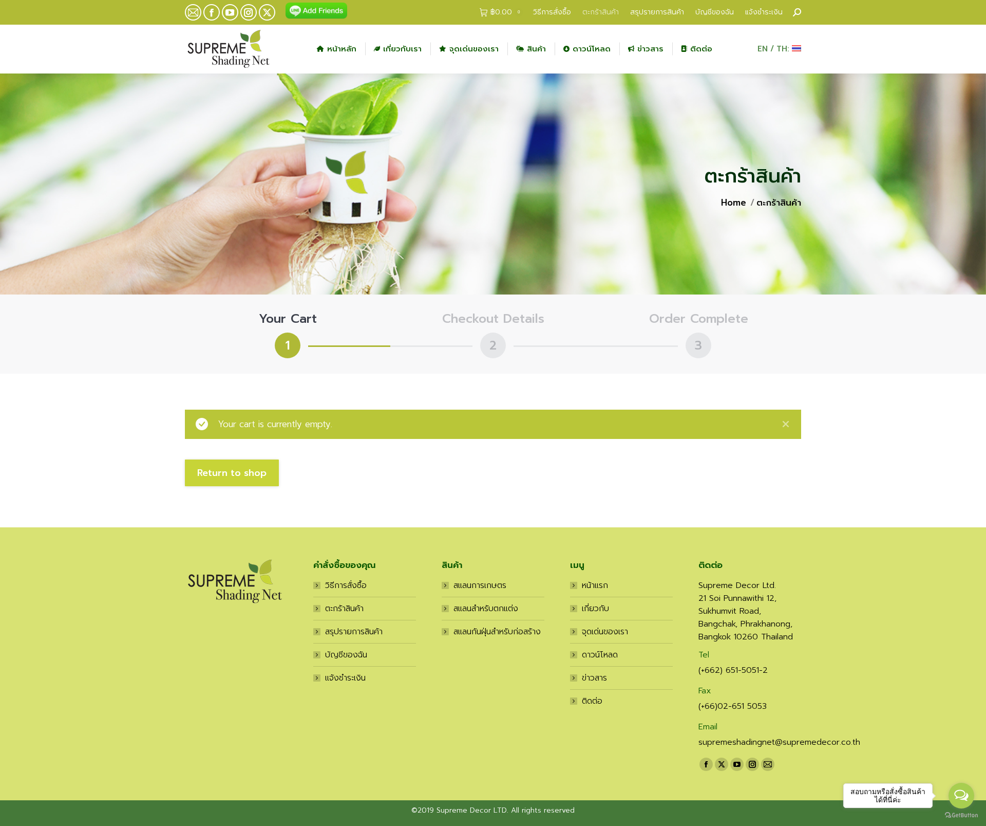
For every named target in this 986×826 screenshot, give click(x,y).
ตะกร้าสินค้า (344, 608)
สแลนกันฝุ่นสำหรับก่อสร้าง (497, 632)
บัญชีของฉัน (346, 655)
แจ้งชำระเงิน (345, 678)
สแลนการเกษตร (479, 585)
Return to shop (232, 473)
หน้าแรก (595, 585)
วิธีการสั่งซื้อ (346, 585)
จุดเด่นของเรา (605, 632)
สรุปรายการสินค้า (354, 632)
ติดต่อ (592, 701)
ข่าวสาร (594, 678)
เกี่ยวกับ (595, 608)
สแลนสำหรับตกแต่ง (485, 608)
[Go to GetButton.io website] (961, 815)
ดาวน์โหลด (600, 655)
